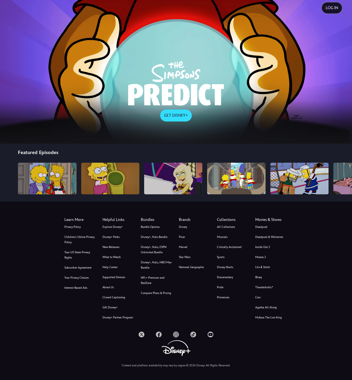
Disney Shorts (225, 267)
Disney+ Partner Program (117, 317)
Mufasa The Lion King (268, 317)
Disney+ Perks (111, 237)
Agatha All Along (266, 307)
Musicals (222, 237)
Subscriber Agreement (77, 267)
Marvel (183, 247)
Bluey (258, 277)
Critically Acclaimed (229, 247)
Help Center (110, 267)
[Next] (343, 178)
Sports (221, 257)
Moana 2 (260, 257)
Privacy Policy (72, 227)
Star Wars (185, 257)
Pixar (182, 237)
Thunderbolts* (264, 287)
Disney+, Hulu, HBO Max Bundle (156, 265)
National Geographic (191, 267)
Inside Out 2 (262, 247)
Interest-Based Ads (75, 287)
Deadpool (261, 227)
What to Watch (111, 257)
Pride (220, 287)
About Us (108, 287)
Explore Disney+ (112, 227)
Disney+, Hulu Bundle (154, 237)
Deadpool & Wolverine (269, 237)
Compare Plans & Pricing (156, 293)
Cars (258, 297)
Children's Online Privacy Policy (79, 239)
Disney (183, 227)
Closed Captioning (113, 297)
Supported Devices (113, 277)
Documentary (225, 277)
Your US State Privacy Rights (77, 255)
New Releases (110, 247)
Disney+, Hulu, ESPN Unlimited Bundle (153, 249)
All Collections (226, 227)
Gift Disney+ (110, 307)
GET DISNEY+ (176, 115)
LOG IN (332, 8)
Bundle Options (150, 227)
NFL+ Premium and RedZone (153, 280)
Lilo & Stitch (262, 267)
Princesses (223, 297)
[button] (118, 219)
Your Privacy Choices (76, 277)
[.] (141, 334)
